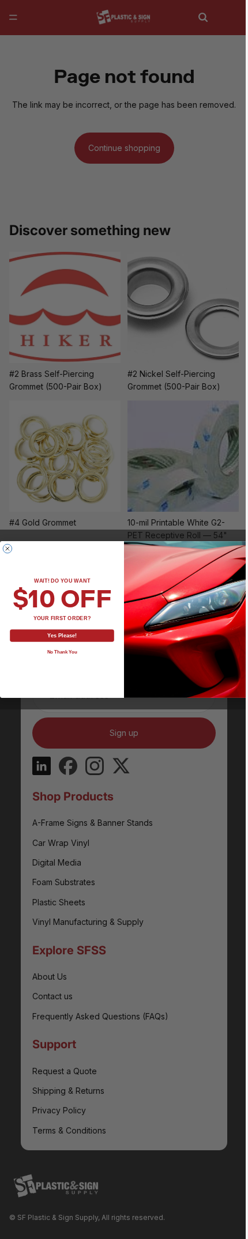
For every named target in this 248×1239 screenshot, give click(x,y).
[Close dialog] (4, 548)
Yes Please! (59, 635)
